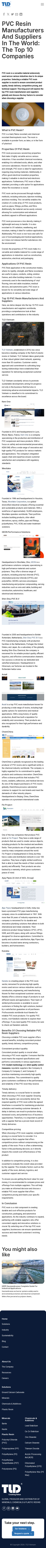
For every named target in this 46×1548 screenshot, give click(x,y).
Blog (4, 1341)
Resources (6, 1372)
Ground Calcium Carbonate (13, 1392)
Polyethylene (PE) (9, 1454)
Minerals (5, 1398)
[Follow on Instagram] (9, 1508)
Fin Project (13, 838)
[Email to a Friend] (16, 14)
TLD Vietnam (7, 350)
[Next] (44, 1281)
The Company (7, 1367)
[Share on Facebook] (4, 14)
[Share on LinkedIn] (21, 14)
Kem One (24, 435)
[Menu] (42, 4)
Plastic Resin (7, 1409)
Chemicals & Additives (11, 1404)
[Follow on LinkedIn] (13, 1508)
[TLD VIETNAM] (17, 4)
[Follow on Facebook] (4, 1508)
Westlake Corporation (17, 502)
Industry (5, 1330)
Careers (5, 1378)
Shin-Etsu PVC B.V (30, 638)
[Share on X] (8, 14)
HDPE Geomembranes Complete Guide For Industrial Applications (20, 1287)
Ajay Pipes (6, 908)
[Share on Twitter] (12, 14)
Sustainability (7, 1335)
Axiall (4, 704)
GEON (33, 562)
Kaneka (5, 981)
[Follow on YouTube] (17, 1508)
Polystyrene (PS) (9, 1469)
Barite (4, 1423)
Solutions (6, 1324)
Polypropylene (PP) (10, 1448)
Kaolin (4, 1429)
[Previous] (2, 1281)
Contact (5, 1347)
